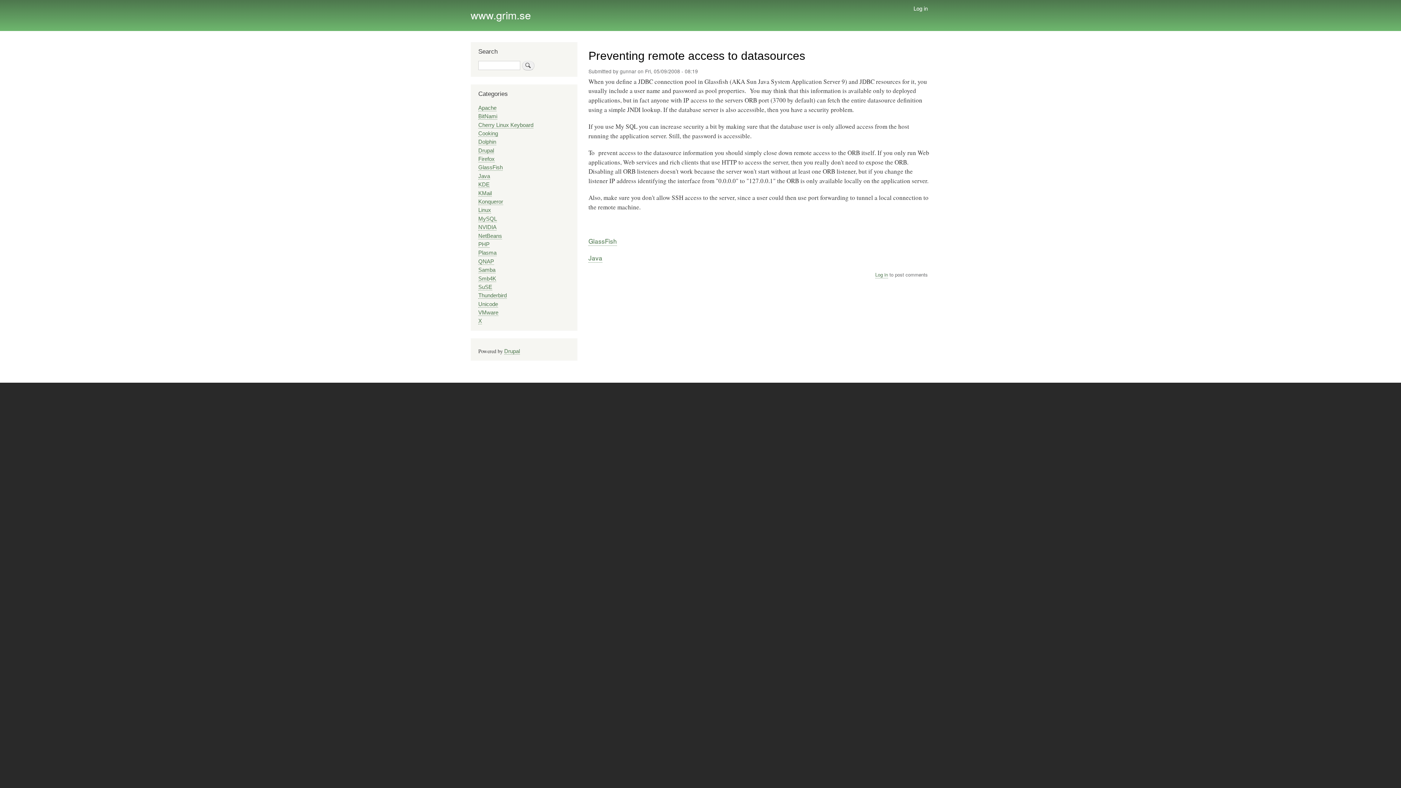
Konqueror (490, 202)
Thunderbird (492, 295)
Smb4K (487, 279)
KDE (484, 185)
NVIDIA (487, 227)
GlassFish (602, 241)
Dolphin (487, 142)
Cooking (488, 133)
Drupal (486, 151)
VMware (488, 313)
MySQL (487, 219)
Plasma (487, 253)
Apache (487, 108)
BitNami (487, 116)
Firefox (486, 159)
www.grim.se (501, 14)
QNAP (486, 261)
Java (595, 257)
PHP (484, 244)
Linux (484, 210)
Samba (486, 270)
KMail (485, 193)
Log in (921, 8)
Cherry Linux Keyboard (505, 125)
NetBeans (490, 236)
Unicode (488, 304)
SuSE (485, 287)
